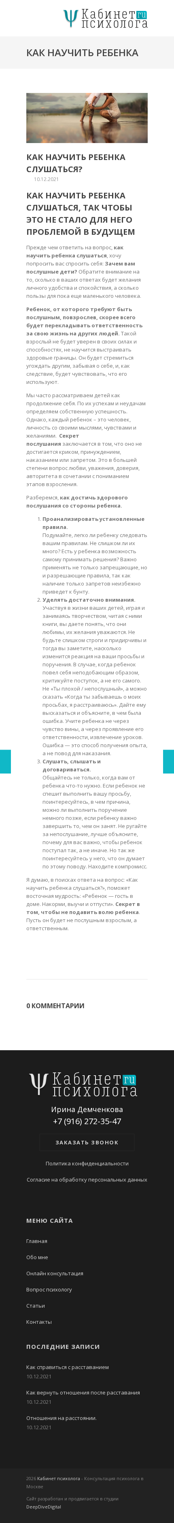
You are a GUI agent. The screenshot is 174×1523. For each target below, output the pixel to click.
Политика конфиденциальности (87, 1163)
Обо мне (37, 1257)
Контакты (39, 1321)
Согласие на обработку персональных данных (87, 1179)
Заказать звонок (87, 1142)
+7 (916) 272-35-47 (87, 1121)
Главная (36, 1241)
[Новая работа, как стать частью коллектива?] (168, 761)
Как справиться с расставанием (67, 1367)
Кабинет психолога (58, 1478)
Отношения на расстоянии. (61, 1418)
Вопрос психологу (49, 1289)
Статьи (35, 1305)
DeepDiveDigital (43, 1507)
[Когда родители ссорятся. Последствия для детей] (5, 761)
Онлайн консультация (54, 1273)
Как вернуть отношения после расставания (83, 1392)
